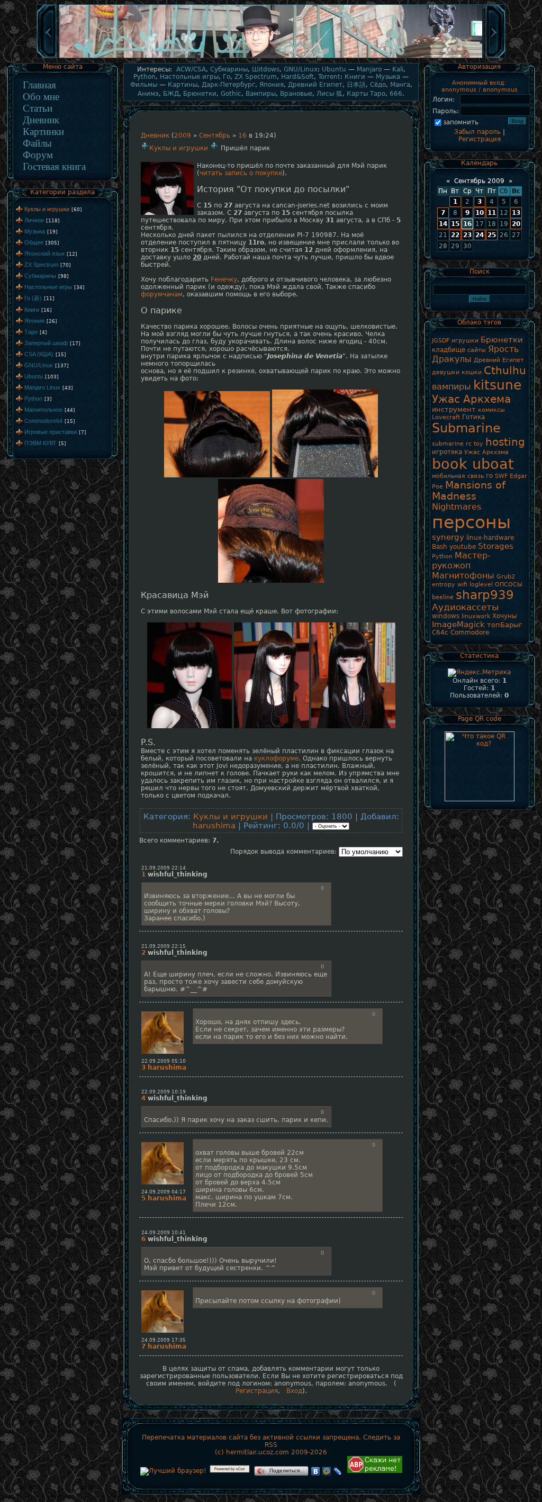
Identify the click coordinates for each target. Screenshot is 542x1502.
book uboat (473, 464)
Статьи (37, 108)
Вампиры (261, 93)
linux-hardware (490, 537)
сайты (476, 350)
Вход (294, 1391)
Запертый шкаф (46, 343)
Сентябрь (214, 135)
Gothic (231, 93)
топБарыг (504, 625)
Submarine (466, 428)
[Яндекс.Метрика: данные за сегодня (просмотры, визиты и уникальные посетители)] (479, 672)
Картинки (43, 131)
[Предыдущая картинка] (47, 57)
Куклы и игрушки (46, 209)
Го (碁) (33, 298)
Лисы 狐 (329, 93)
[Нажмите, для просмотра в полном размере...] (217, 475)
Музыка (34, 231)
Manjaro (369, 69)
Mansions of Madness (468, 490)
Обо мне (41, 96)
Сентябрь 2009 (479, 181)
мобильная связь (458, 476)
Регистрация (257, 1391)
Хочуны (504, 616)
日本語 (356, 84)
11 (491, 212)
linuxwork (476, 616)
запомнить (460, 122)
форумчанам (162, 294)
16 (242, 135)
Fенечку (224, 279)
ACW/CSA (191, 69)
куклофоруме (276, 758)
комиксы (491, 409)
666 (396, 93)
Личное (34, 220)
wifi (462, 584)
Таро (31, 332)
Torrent (329, 76)
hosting (505, 442)
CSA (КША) (38, 354)
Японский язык (44, 253)
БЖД (171, 93)
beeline (443, 597)
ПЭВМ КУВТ (40, 443)
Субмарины (40, 276)
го (489, 475)
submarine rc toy (457, 443)
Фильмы (143, 84)
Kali (397, 69)
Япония (34, 321)
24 (479, 235)
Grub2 (505, 576)
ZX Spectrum (41, 264)
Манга (400, 84)
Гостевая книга (54, 166)
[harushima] (162, 1012)
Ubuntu (33, 376)
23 (467, 235)
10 (479, 212)
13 (516, 212)
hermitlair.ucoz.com (257, 1452)
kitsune (497, 385)
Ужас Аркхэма (486, 452)
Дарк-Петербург (228, 84)
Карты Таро (366, 93)
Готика (473, 417)
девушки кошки (457, 372)
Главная (39, 85)
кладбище (448, 350)
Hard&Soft (297, 76)
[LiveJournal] (338, 1471)
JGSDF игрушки (455, 340)
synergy (448, 536)
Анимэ (148, 93)
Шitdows (265, 69)
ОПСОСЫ (508, 584)
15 (455, 224)
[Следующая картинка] (495, 57)
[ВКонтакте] (315, 1471)
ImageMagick (458, 624)
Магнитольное (43, 409)
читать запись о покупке (241, 173)
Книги (31, 309)
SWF (501, 476)
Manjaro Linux (42, 387)
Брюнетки (199, 93)
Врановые (296, 93)
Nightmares (456, 507)
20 (516, 224)
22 (455, 235)
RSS (271, 1445)
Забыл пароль (477, 131)
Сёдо (378, 84)
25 (491, 235)
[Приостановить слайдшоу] (271, 57)
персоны (471, 522)
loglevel (481, 584)
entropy (443, 584)
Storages (495, 545)
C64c (440, 632)
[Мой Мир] (326, 1471)
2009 (182, 135)
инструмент (454, 409)
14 (443, 224)
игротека (447, 452)
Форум (38, 154)
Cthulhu (505, 370)
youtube (462, 546)
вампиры (451, 387)
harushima (214, 825)
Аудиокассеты (465, 607)
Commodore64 (43, 421)
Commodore (469, 632)
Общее (33, 242)
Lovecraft (446, 417)
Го (226, 76)
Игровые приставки (50, 432)
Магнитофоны (463, 576)
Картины (182, 84)
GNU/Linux (38, 365)
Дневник (41, 119)
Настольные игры (48, 287)
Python (33, 398)
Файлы (37, 143)
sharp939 (485, 595)
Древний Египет (315, 84)
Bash (439, 546)
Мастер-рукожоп (461, 560)
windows (445, 616)
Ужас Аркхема (471, 399)
